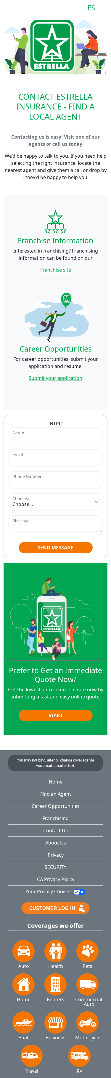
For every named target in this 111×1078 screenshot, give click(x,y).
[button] (13, 9)
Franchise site (55, 270)
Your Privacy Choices (49, 891)
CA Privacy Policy (55, 879)
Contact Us (55, 830)
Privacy (56, 855)
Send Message (55, 547)
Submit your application (55, 378)
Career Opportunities (56, 806)
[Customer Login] (55, 907)
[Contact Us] (104, 8)
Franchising (56, 818)
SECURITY (55, 867)
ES (91, 8)
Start (56, 715)
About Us (55, 842)
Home (55, 781)
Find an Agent (55, 794)
